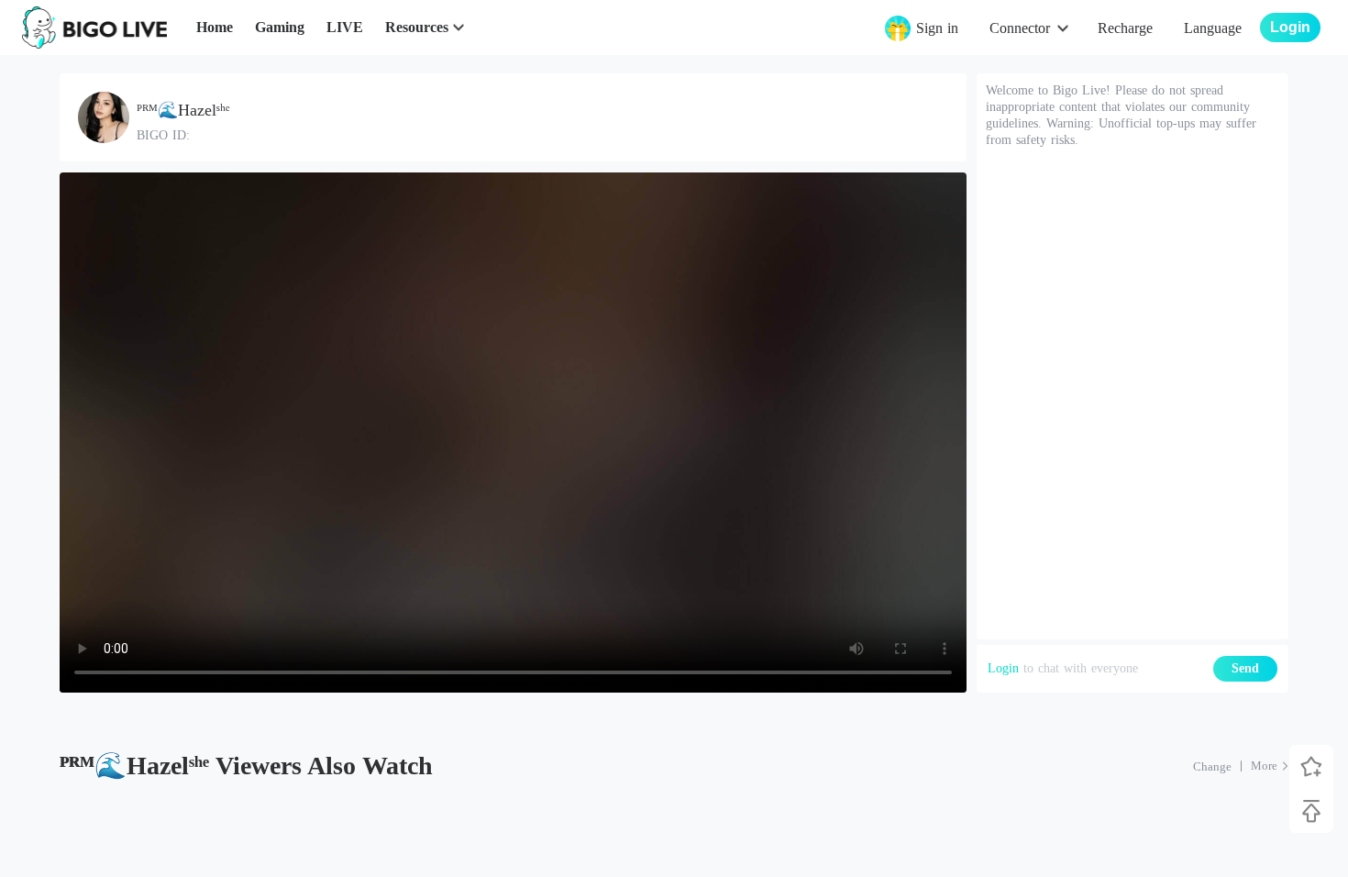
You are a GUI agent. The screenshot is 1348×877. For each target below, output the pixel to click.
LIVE (344, 27)
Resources (416, 27)
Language (1213, 28)
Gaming (279, 27)
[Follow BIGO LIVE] (1311, 767)
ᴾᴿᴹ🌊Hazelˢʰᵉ (183, 110)
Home (214, 27)
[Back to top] (1311, 811)
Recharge (1125, 28)
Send (1245, 668)
